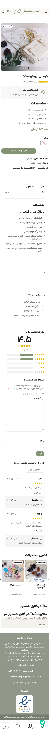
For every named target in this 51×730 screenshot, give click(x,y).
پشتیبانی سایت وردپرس (23, 717)
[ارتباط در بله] (42, 723)
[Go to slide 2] (26, 68)
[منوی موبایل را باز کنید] (45, 11)
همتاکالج (8, 717)
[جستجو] (3, 11)
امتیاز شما (40, 394)
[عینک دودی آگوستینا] (36, 571)
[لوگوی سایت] (26, 11)
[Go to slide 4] (20, 68)
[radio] (44, 143)
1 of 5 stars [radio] (32, 394)
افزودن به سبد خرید (19, 151)
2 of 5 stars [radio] (30, 394)
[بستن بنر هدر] (3, 4)
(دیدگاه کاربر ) (30, 82)
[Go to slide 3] (23, 68)
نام (43, 429)
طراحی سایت (40, 717)
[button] (45, 47)
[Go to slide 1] (28, 68)
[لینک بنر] (24, 4)
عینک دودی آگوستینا (39, 586)
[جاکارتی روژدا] (13, 571)
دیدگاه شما (38, 398)
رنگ (46, 138)
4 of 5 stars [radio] (25, 394)
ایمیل (41, 440)
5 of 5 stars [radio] (23, 394)
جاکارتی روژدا (16, 585)
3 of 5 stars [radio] (28, 394)
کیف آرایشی (36, 163)
